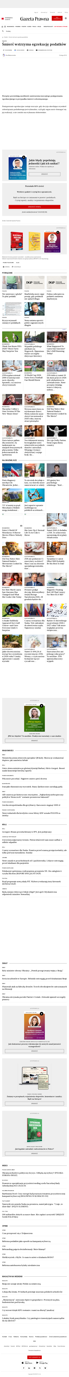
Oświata (4, 888)
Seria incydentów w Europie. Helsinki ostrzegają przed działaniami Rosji (34, 978)
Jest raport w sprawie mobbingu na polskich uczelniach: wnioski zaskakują (33, 507)
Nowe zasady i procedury (34, 1146)
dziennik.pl (44, 12)
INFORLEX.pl (25, 1346)
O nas (10, 1336)
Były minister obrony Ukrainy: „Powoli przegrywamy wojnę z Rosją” (32, 970)
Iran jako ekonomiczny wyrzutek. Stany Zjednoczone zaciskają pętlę (32, 786)
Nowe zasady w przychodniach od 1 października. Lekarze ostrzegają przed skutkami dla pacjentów (32, 862)
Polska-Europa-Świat (8, 1169)
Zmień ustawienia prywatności (58, 1336)
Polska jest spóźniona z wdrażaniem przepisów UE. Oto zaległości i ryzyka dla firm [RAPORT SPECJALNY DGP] (32, 872)
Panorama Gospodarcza (34, 1350)
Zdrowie (4, 857)
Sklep (66, 12)
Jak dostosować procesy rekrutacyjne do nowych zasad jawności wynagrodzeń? (34, 1045)
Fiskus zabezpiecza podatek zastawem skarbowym (55, 296)
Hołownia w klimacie (8, 1190)
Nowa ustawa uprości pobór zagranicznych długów (33, 323)
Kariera (31, 1336)
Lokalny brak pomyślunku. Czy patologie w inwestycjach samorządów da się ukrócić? (33, 1319)
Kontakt (4, 1336)
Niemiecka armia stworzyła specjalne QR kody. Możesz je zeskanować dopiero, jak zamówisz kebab (33, 759)
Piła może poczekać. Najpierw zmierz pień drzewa (24, 778)
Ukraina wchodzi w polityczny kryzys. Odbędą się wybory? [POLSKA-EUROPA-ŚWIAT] (33, 1174)
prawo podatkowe (8, 262)
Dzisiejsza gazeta (9, 18)
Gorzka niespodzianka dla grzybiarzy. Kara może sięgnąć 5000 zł (31, 805)
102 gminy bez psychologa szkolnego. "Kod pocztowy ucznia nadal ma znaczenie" (56, 482)
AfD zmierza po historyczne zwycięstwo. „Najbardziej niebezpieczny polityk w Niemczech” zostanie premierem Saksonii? (32, 796)
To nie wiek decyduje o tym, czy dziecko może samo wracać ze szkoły (34, 482)
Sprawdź (44, 174)
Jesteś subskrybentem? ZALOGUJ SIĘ (34, 212)
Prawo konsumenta (8, 775)
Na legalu (5, 1180)
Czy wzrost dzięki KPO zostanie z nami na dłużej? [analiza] (28, 1310)
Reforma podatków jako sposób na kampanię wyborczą (26, 1241)
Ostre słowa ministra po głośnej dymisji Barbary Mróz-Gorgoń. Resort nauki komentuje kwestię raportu (33, 769)
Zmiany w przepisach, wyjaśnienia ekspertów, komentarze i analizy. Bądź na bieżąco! (34, 1097)
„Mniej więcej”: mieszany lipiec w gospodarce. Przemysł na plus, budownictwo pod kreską (31, 1301)
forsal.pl (52, 12)
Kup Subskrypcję (57, 18)
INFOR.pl (18, 1346)
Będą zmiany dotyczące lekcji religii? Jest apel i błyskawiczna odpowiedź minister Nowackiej (29, 893)
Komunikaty (23, 1336)
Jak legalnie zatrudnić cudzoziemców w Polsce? (34, 1149)
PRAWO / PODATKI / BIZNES (34, 1094)
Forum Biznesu (61, 1346)
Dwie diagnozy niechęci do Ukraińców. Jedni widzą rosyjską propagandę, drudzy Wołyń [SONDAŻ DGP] (12, 482)
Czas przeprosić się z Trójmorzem (17, 1233)
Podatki (6, 37)
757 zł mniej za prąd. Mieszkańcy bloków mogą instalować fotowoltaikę (11, 507)
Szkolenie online (34, 733)
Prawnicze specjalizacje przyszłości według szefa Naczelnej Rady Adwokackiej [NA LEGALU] (31, 1184)
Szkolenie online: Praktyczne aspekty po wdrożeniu (41, 168)
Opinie (4, 1230)
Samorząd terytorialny (9, 836)
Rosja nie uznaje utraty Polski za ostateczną (21, 1284)
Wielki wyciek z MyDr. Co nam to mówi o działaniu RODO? (28, 1257)
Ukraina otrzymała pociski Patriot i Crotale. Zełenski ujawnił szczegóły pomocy (34, 998)
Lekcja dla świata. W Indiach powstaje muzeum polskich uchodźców (32, 1292)
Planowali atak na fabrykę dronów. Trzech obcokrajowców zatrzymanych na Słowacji (34, 987)
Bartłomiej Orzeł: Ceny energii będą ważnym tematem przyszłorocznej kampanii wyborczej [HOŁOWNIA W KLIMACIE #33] (33, 1195)
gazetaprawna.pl (33, 1346)
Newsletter (49, 1346)
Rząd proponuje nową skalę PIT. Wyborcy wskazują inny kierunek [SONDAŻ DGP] (31, 882)
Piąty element (6, 1201)
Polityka (4, 878)
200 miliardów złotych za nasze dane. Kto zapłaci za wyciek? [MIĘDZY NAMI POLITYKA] (33, 1215)
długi (17, 262)
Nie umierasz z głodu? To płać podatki (12, 295)
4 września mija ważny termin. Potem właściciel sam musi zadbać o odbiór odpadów (32, 841)
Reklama (16, 1336)
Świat (3, 754)
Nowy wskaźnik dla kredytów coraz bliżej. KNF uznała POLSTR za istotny (31, 814)
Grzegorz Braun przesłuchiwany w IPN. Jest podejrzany (27, 832)
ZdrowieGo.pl (42, 1346)
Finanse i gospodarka (8, 810)
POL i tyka (5, 1211)
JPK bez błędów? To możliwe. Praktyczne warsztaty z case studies (34, 736)
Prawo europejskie (7, 868)
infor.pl (60, 12)
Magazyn (4, 1280)
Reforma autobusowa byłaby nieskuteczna (21, 1265)
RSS (34, 1341)
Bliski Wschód (6, 783)
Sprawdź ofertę (34, 207)
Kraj (3, 765)
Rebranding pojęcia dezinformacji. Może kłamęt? (24, 1249)
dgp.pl (36, 12)
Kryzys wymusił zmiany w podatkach (11, 321)
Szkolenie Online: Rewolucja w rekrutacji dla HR (34, 1041)
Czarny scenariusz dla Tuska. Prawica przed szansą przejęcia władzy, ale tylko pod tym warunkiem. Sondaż (34, 851)
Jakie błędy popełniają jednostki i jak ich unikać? (44, 162)
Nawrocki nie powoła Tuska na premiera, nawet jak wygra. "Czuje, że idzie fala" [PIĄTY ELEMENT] (32, 1205)
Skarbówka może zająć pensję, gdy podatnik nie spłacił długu (34, 296)
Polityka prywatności (41, 1336)
